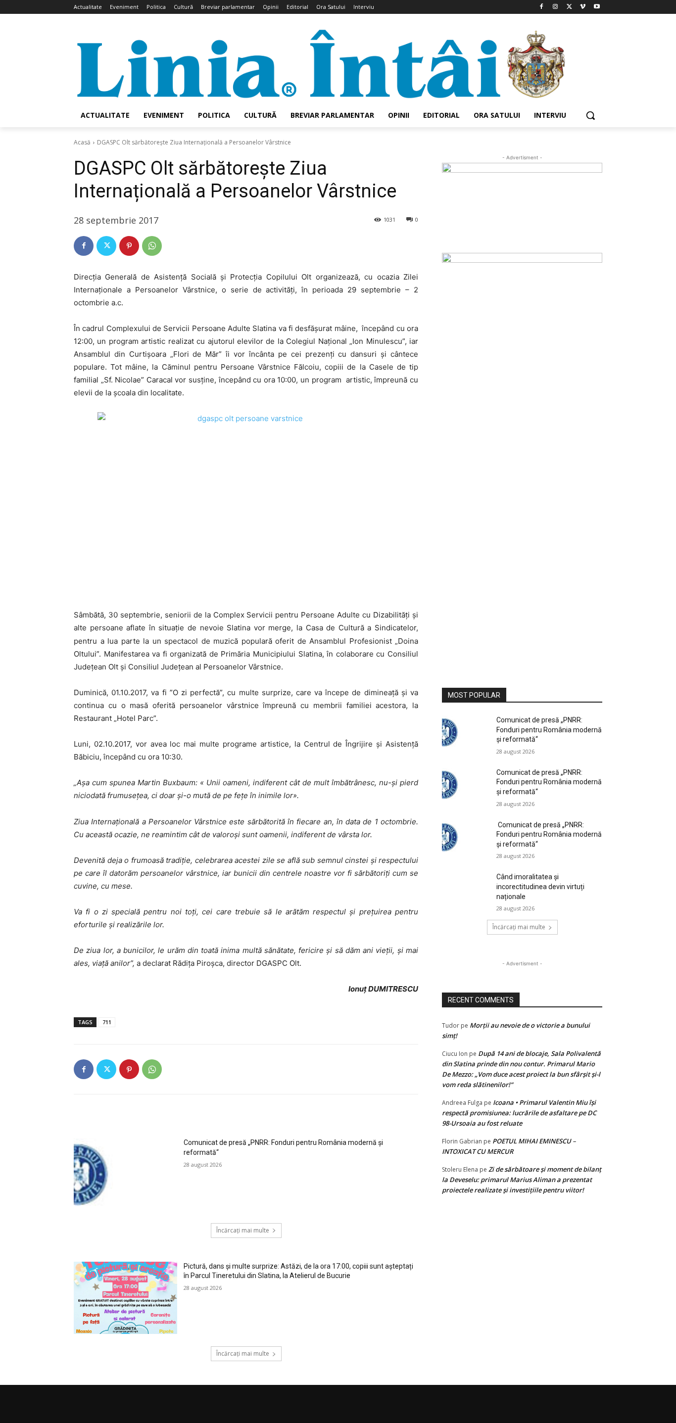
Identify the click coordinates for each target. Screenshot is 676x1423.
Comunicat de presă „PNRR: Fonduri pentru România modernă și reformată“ (549, 729)
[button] (590, 115)
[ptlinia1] (522, 208)
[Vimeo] (582, 7)
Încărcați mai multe (242, 1230)
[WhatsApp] (152, 246)
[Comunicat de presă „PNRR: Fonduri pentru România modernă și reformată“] (125, 1174)
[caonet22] (522, 458)
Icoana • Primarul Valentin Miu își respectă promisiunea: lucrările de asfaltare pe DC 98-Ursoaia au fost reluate (519, 1113)
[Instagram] (555, 7)
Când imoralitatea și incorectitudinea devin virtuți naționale (540, 886)
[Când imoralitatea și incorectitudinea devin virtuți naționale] (466, 889)
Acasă (82, 142)
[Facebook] (541, 7)
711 (106, 1022)
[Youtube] (596, 7)
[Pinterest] (129, 246)
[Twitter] (569, 7)
